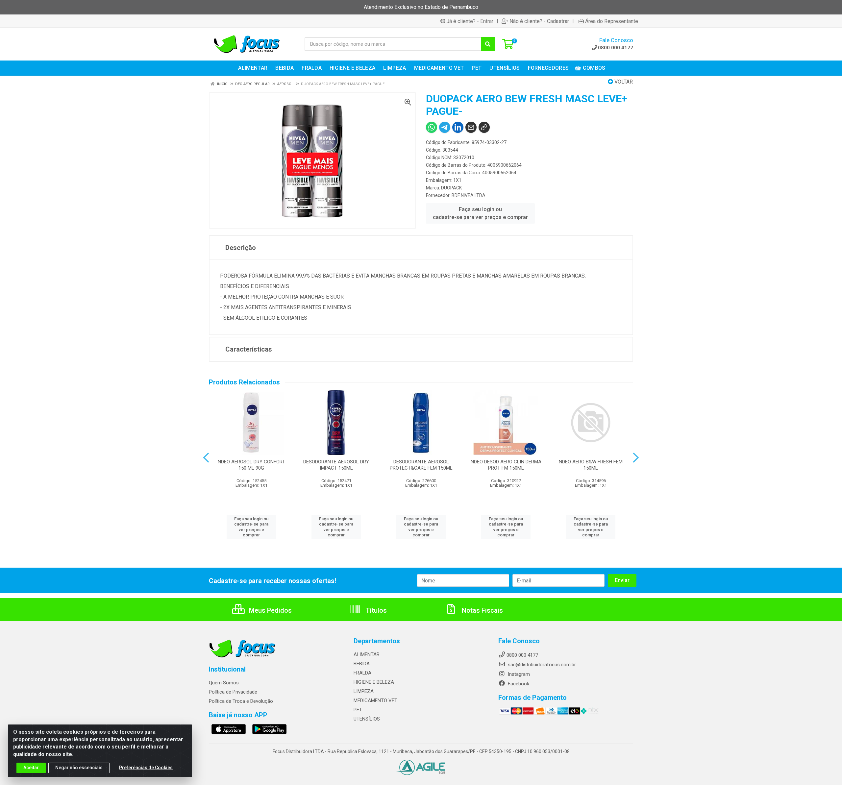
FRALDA (362, 673)
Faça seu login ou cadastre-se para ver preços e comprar (480, 213)
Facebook (518, 684)
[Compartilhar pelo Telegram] (444, 127)
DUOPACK (451, 187)
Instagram (518, 674)
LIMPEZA (364, 691)
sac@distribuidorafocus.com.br (541, 665)
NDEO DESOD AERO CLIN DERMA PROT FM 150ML (506, 465)
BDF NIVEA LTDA (468, 195)
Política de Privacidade (233, 692)
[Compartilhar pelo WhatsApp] (431, 127)
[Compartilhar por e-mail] (471, 127)
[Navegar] (206, 458)
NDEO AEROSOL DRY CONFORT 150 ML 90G (251, 465)
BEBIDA (362, 664)
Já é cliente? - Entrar (469, 21)
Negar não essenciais (79, 767)
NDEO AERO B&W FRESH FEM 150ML (591, 465)
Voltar (623, 82)
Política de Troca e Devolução (241, 701)
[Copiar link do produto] (484, 127)
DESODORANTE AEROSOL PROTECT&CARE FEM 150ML (421, 465)
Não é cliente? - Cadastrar (539, 21)
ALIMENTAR (367, 654)
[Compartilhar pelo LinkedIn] (457, 127)
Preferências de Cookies (146, 767)
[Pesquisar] (488, 44)
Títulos (375, 610)
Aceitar (31, 767)
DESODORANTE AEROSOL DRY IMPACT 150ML (336, 465)
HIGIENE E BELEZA (374, 682)
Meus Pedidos (269, 610)
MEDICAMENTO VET (375, 700)
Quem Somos (224, 683)
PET (358, 710)
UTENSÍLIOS (367, 719)
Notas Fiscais (481, 610)
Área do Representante (611, 21)
